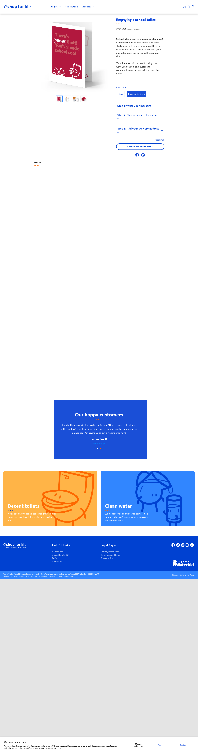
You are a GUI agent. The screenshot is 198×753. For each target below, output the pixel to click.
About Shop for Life (61, 555)
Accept (160, 745)
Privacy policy (107, 558)
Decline (183, 745)
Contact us (57, 561)
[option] (71, 55)
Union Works (190, 575)
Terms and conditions (110, 555)
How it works (71, 7)
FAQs (54, 558)
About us (86, 7)
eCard (120, 94)
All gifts (55, 7)
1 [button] (97, 448)
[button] (59, 99)
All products (57, 551)
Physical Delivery (136, 94)
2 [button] (100, 448)
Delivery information (110, 551)
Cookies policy (55, 748)
